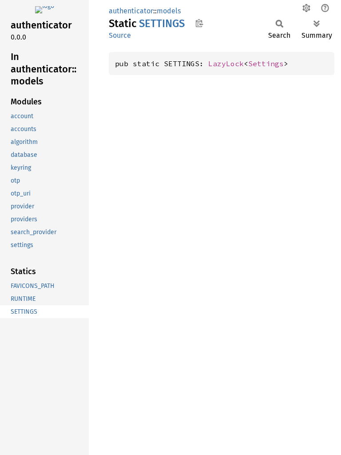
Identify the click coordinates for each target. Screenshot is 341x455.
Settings (266, 63)
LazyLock (226, 63)
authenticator (131, 11)
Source (120, 35)
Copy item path (199, 23)
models (169, 11)
